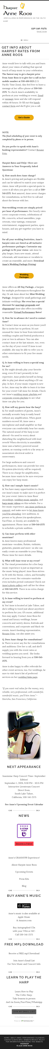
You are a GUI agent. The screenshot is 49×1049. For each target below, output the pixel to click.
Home (6, 1038)
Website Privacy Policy (34, 1040)
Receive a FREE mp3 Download (24, 953)
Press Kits (24, 879)
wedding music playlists (25, 394)
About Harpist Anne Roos (24, 865)
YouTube (36, 1031)
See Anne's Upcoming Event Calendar (24, 804)
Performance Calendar (33, 1038)
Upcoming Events (24, 872)
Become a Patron (24, 844)
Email (40, 95)
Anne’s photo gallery (12, 585)
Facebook (6, 1031)
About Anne (15, 1038)
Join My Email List (24, 1012)
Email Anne (42, 31)
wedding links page (27, 677)
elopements (8, 308)
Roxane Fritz (8, 633)
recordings (7, 499)
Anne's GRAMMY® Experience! (24, 857)
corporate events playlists (15, 398)
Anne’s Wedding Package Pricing (19, 264)
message (9, 99)
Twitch (42, 1031)
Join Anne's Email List (24, 960)
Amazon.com (25, 920)
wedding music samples (26, 499)
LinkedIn (24, 1031)
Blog (24, 886)
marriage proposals (25, 305)
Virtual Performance (24, 312)
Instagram (18, 1031)
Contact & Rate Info (13, 1040)
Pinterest (30, 1031)
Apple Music (24, 917)
